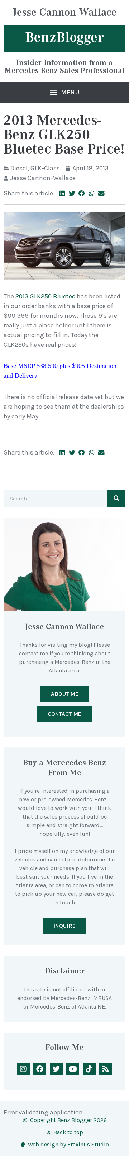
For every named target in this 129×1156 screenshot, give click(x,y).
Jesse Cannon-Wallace (64, 13)
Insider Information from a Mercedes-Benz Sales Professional (65, 66)
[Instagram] (23, 1069)
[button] (65, 92)
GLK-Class (45, 168)
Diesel (19, 168)
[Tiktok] (89, 1069)
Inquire (64, 925)
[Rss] (105, 1069)
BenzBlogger (64, 37)
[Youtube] (72, 1069)
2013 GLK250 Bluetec (45, 296)
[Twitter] (56, 1069)
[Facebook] (39, 1069)
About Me (64, 693)
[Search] (116, 498)
